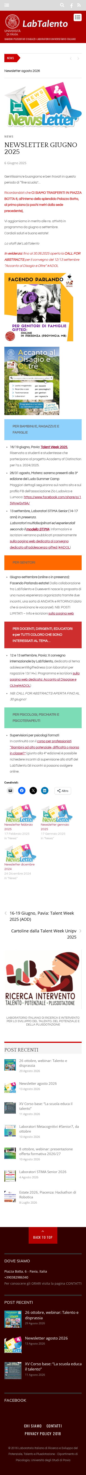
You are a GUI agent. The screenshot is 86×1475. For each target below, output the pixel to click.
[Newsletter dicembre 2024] (20, 853)
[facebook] (71, 5)
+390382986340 (16, 1277)
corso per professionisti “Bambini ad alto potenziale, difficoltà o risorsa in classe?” (44, 747)
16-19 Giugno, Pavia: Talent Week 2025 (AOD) (39, 916)
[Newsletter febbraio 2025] (20, 813)
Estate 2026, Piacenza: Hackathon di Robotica (47, 1194)
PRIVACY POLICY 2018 (43, 1433)
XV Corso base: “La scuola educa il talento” (45, 1106)
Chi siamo (33, 1426)
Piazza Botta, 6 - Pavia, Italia (25, 1271)
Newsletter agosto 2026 (22, 71)
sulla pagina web (61, 613)
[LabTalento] (37, 33)
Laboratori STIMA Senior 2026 (43, 1171)
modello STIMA (37, 529)
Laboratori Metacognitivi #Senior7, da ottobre (49, 1128)
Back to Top (43, 1237)
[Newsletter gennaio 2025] (57, 813)
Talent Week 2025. (54, 447)
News (9, 136)
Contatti (54, 1426)
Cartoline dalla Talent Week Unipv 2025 (46, 934)
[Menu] (6, 5)
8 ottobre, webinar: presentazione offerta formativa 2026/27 (46, 1151)
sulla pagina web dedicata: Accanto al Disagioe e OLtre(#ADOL (45, 679)
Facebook (15, 1400)
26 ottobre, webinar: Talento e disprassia (43, 1063)
